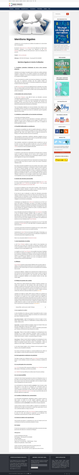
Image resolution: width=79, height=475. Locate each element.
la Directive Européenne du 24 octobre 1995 (26, 184)
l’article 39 (23, 232)
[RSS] (66, 131)
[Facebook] (57, 131)
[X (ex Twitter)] (62, 131)
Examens (11, 8)
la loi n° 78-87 (44, 181)
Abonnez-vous (34, 467)
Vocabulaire (32, 8)
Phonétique (39, 8)
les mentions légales (62, 467)
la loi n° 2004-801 (25, 183)
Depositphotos (18, 468)
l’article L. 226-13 (39, 183)
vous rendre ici (36, 303)
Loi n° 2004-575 (18, 371)
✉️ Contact (29, 473)
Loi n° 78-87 (17, 367)
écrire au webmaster (22, 55)
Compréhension (24, 8)
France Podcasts (20, 86)
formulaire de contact (32, 237)
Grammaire (17, 8)
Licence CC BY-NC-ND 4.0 (13, 473)
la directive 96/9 (22, 223)
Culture (45, 8)
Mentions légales (20, 473)
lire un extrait (64, 50)
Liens (26, 473)
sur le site (39, 290)
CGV (24, 473)
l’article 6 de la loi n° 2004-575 (25, 47)
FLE (49, 8)
